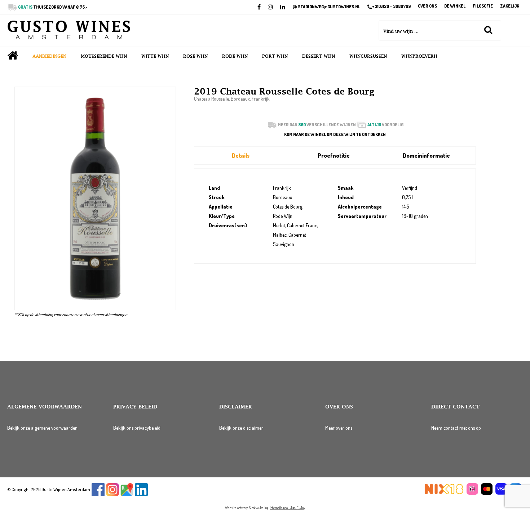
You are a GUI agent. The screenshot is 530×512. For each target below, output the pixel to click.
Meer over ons (338, 428)
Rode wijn (235, 56)
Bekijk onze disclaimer (241, 428)
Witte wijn (155, 56)
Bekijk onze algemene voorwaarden (42, 428)
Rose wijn (195, 56)
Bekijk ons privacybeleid (136, 428)
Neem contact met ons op (456, 428)
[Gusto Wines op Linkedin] (141, 494)
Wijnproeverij (419, 56)
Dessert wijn (318, 56)
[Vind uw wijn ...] (488, 30)
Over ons (427, 6)
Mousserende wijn (104, 56)
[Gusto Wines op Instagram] (112, 494)
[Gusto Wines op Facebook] (98, 494)
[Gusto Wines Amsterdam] (69, 30)
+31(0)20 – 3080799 (391, 6)
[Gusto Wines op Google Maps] (126, 494)
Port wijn (275, 56)
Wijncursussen (368, 56)
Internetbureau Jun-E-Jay (287, 508)
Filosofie (483, 6)
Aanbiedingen (49, 56)
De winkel (454, 6)
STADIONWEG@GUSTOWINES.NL (326, 7)
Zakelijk (509, 6)
